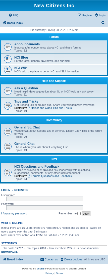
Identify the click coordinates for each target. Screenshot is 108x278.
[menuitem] (13, 15)
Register (21, 190)
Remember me (68, 213)
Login (5, 190)
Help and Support (54, 81)
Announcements (27, 44)
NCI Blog (21, 57)
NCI (54, 159)
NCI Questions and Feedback (36, 166)
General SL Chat (27, 127)
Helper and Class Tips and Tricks (51, 107)
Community (54, 120)
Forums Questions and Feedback (51, 175)
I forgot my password (14, 213)
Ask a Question (26, 88)
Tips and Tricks (26, 101)
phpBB (41, 268)
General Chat (24, 144)
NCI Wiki (21, 68)
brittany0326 (9, 251)
